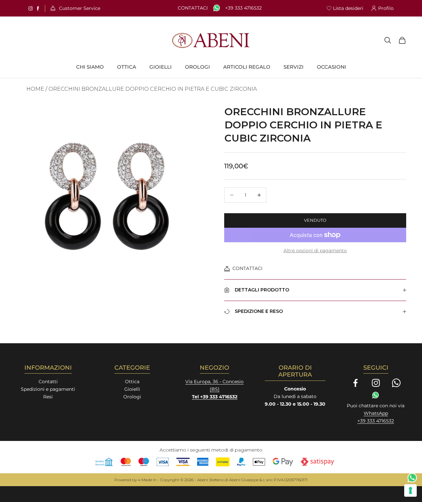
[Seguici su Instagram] (376, 383)
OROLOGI (197, 67)
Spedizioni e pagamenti (48, 389)
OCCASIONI (331, 67)
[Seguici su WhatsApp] (396, 383)
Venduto (315, 220)
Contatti (48, 382)
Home (35, 89)
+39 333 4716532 (243, 8)
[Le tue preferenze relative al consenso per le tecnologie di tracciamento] (410, 490)
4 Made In (147, 479)
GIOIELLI (160, 67)
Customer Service (79, 8)
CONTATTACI (247, 268)
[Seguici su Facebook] (355, 383)
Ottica (132, 382)
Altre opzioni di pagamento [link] (315, 250)
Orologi (132, 397)
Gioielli (132, 389)
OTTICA (126, 67)
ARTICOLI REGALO (246, 67)
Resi (48, 397)
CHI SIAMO (90, 67)
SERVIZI (294, 67)
